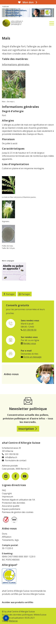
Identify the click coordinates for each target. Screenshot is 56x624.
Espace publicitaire (11, 509)
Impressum (7, 496)
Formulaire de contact (15, 460)
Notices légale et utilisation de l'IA (18, 499)
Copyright (7, 493)
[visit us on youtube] (25, 476)
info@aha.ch (11, 457)
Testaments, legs (10, 540)
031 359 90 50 (29, 329)
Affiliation (6, 536)
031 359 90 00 (11, 454)
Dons (4, 533)
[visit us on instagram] (6, 476)
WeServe (13, 620)
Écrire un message (32, 356)
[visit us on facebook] (15, 476)
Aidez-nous (9, 528)
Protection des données (13, 502)
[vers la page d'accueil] (19, 23)
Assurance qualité (10, 505)
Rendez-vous (29, 343)
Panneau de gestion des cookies (17, 512)
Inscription (26, 429)
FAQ (4, 490)
